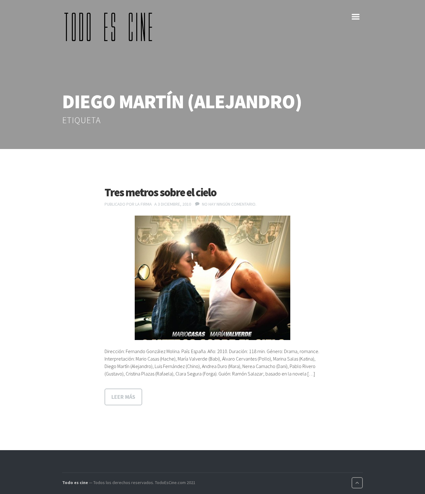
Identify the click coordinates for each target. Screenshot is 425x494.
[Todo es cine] (110, 26)
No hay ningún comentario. (229, 204)
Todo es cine (75, 482)
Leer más (123, 396)
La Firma (143, 204)
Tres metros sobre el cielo (160, 192)
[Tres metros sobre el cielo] (212, 278)
